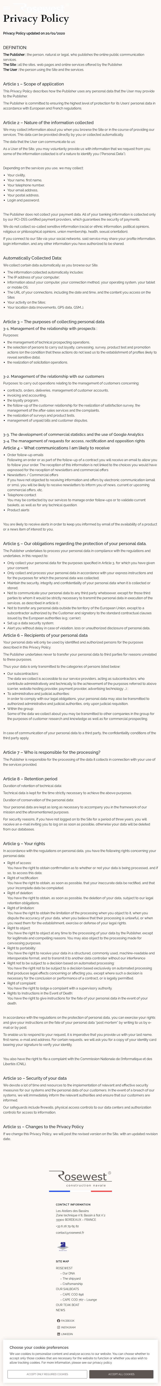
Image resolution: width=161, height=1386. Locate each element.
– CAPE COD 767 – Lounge (78, 1299)
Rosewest (64, 1268)
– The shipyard (71, 1278)
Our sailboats (67, 1289)
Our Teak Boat (67, 1305)
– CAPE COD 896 (72, 1294)
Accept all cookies (121, 1374)
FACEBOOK (67, 1320)
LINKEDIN (67, 1334)
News (60, 1310)
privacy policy (102, 1362)
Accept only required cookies (47, 1374)
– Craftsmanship (71, 1284)
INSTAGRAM (68, 1327)
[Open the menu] (6, 8)
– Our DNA (67, 1273)
